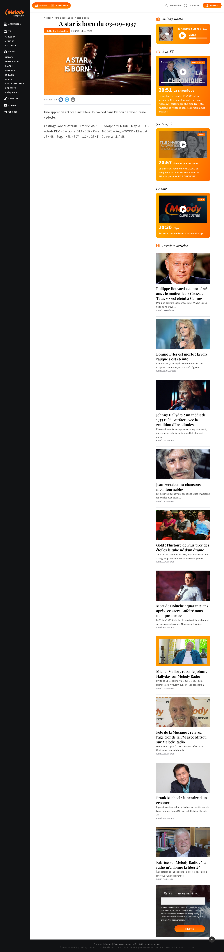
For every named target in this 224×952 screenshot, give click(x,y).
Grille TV (10, 37)
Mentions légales (152, 944)
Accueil (47, 17)
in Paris (9, 75)
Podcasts (10, 88)
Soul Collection (14, 83)
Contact (13, 105)
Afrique (9, 41)
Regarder (10, 45)
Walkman (10, 70)
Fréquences (12, 92)
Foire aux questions (122, 944)
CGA (141, 944)
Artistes (13, 98)
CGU (135, 944)
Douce (8, 79)
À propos (98, 944)
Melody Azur (12, 61)
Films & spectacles (63, 17)
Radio (11, 51)
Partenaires (11, 112)
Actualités (14, 24)
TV (9, 31)
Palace (9, 66)
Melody (9, 57)
